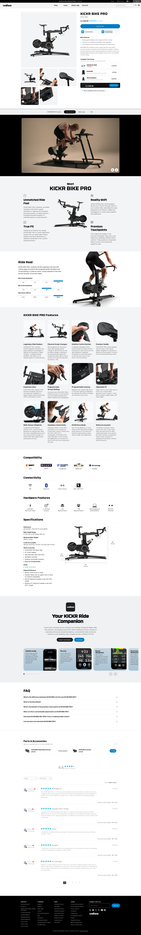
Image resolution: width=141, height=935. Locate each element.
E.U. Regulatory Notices (76, 915)
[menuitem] (56, 5)
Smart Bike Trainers (59, 904)
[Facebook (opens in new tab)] (105, 910)
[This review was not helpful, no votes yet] (115, 802)
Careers (40, 911)
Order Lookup (24, 924)
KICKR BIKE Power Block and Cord (41, 749)
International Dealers (43, 920)
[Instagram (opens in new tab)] (93, 910)
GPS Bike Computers (59, 911)
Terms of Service (75, 908)
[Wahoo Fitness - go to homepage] (93, 913)
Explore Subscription (65, 640)
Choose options (62, 751)
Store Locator (121, 1)
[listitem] (90, 32)
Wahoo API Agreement (76, 922)
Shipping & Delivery (25, 917)
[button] (128, 1)
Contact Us (23, 906)
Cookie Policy (74, 913)
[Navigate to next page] (80, 882)
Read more (44, 797)
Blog (39, 915)
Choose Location (84, 931)
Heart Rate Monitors (59, 913)
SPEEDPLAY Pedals (58, 915)
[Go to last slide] (111, 674)
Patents (73, 917)
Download (79, 640)
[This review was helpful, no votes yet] (112, 802)
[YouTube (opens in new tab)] (102, 910)
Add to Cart (114, 85)
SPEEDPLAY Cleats (58, 917)
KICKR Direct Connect (85, 749)
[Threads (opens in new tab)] (90, 910)
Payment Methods (25, 914)
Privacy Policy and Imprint (77, 904)
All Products (57, 922)
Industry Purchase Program (44, 922)
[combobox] (125, 5)
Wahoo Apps (41, 908)
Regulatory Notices (75, 920)
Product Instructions (26, 912)
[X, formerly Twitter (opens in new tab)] (96, 910)
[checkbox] (100, 66)
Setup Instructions (30, 567)
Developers (40, 917)
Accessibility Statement (43, 913)
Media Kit (40, 906)
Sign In (137, 1)
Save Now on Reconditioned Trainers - (70, 1)
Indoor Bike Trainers (59, 908)
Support (112, 1)
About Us (40, 904)
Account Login (24, 926)
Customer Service (25, 904)
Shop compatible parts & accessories (94, 90)
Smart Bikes (57, 906)
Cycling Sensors (58, 920)
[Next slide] (115, 674)
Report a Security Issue (76, 924)
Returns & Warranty (25, 919)
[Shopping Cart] (139, 5)
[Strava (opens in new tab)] (99, 910)
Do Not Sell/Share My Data (77, 906)
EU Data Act (73, 911)
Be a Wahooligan (41, 924)
